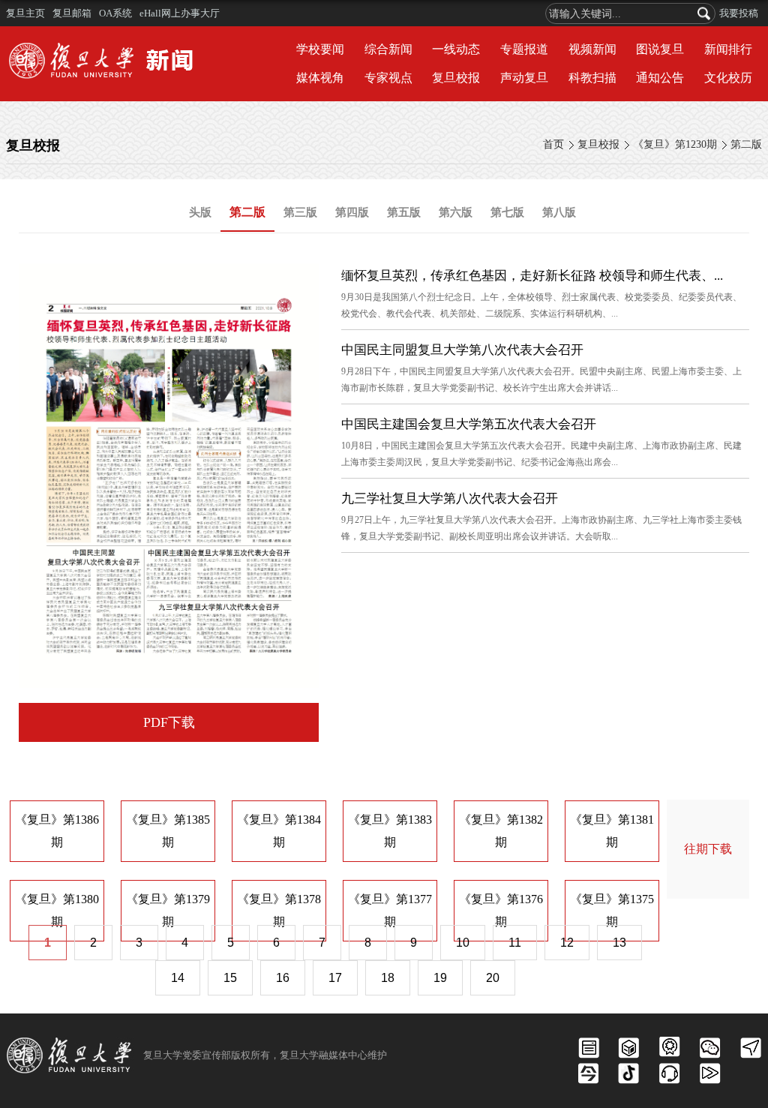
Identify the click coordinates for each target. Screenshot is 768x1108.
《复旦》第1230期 (675, 144)
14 (177, 977)
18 (387, 977)
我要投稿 (738, 13)
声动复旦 (524, 77)
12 (567, 942)
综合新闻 (388, 49)
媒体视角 (320, 77)
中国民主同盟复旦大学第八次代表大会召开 (462, 350)
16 (283, 977)
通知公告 (660, 77)
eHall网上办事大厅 (180, 13)
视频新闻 (592, 49)
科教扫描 (592, 77)
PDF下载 (169, 722)
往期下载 (708, 848)
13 (619, 942)
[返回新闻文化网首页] (105, 44)
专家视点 (388, 77)
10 (463, 942)
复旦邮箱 (72, 13)
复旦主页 (25, 13)
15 (230, 977)
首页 (553, 144)
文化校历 (728, 77)
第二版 (746, 144)
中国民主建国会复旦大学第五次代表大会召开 (468, 424)
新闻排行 (728, 49)
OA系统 (115, 13)
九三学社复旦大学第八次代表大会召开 (449, 498)
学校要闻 (320, 49)
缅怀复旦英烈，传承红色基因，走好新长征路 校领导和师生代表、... (532, 276)
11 (514, 942)
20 (493, 977)
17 (335, 977)
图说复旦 (660, 49)
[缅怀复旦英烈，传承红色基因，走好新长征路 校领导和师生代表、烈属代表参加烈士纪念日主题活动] (169, 275)
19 (440, 977)
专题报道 (524, 49)
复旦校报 (456, 77)
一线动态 (456, 49)
